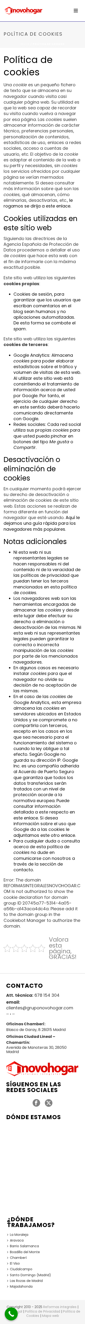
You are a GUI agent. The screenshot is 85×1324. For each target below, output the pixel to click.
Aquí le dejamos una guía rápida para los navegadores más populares (42, 523)
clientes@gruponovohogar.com (39, 1008)
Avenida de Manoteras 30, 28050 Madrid (36, 1049)
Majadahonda (21, 1286)
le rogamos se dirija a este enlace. (38, 203)
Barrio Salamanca (24, 1246)
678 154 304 (47, 995)
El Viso (15, 1263)
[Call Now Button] (11, 1313)
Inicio (25, 44)
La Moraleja (19, 1234)
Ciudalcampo (21, 1269)
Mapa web (50, 1315)
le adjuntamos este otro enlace (44, 832)
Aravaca (17, 1240)
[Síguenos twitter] (48, 1103)
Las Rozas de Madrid (26, 1280)
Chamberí (18, 1257)
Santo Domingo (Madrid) (30, 1275)
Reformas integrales (59, 1307)
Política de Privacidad (42, 1311)
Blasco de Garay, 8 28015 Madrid (36, 1030)
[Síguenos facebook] (36, 1103)
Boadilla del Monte (25, 1252)
